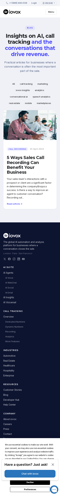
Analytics (9, 336)
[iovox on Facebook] (9, 259)
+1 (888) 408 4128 (18, 3)
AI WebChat (11, 282)
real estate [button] (14, 103)
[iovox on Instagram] (14, 259)
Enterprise (8, 375)
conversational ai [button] (19, 96)
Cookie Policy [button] (32, 459)
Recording (10, 331)
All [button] (13, 84)
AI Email (9, 292)
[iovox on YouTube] (23, 259)
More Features (12, 341)
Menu (51, 11)
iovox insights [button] (23, 90)
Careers (7, 424)
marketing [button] (43, 84)
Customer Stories (12, 390)
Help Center (9, 404)
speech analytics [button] (41, 96)
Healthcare (9, 365)
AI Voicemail (9, 302)
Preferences (30, 489)
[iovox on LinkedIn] (18, 259)
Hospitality (8, 370)
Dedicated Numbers (15, 322)
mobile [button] (28, 103)
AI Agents (8, 272)
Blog (5, 395)
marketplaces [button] (44, 103)
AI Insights (8, 297)
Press (6, 429)
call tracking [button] (26, 84)
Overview (8, 316)
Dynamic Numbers (14, 327)
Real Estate (9, 360)
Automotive (9, 355)
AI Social (9, 287)
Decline (30, 482)
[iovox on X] (4, 259)
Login (34, 3)
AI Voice (9, 278)
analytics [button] (39, 90)
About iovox (9, 419)
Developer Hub (11, 400)
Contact (7, 434)
